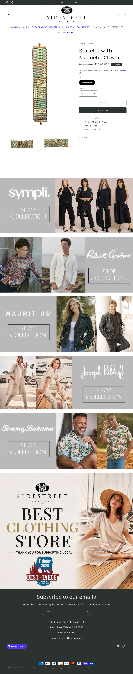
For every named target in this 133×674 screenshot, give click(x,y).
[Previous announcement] (43, 2)
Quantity (82, 88)
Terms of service (74, 668)
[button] (9, 14)
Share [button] (84, 137)
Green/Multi (88, 83)
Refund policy (48, 668)
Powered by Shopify (34, 668)
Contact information (89, 668)
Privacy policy (61, 668)
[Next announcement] (89, 2)
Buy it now (103, 110)
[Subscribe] (87, 612)
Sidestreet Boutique (19, 668)
